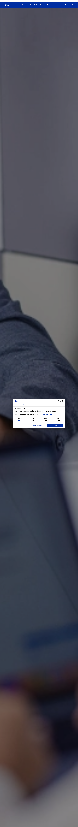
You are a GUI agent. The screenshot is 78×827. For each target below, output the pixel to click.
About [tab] (56, 404)
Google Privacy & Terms (47, 414)
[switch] (32, 420)
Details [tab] (39, 404)
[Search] (72, 5)
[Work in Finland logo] (7, 5)
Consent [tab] (22, 404)
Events (49, 5)
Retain (35, 5)
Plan (23, 5)
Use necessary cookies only (38, 425)
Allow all (55, 425)
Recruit (29, 5)
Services (42, 5)
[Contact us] (65, 5)
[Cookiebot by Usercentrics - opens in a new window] (58, 401)
